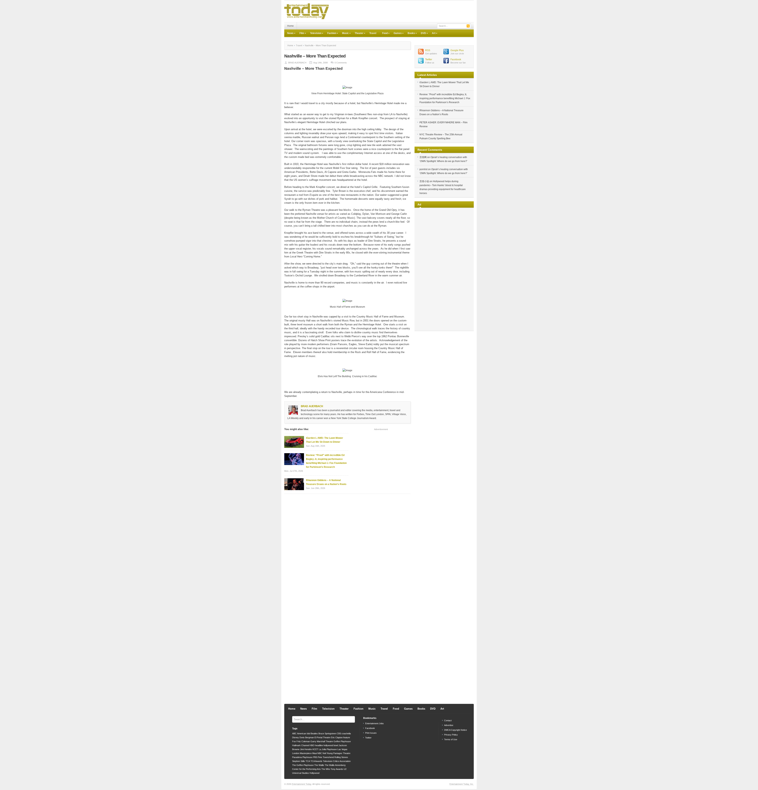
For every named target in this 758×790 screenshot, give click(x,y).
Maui (314, 753)
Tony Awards (337, 769)
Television (314, 33)
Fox (294, 741)
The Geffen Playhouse (303, 765)
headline (319, 745)
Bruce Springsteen (327, 733)
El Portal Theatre (322, 737)
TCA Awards (316, 761)
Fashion (330, 33)
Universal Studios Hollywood (305, 773)
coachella (346, 733)
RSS (427, 50)
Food (383, 33)
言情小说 (424, 181)
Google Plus (457, 50)
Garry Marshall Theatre (322, 741)
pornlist (423, 169)
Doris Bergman (306, 737)
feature (346, 737)
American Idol (303, 733)
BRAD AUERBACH (297, 62)
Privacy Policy (451, 735)
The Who (325, 769)
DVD (422, 33)
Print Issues (371, 733)
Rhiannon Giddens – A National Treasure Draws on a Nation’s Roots (326, 482)
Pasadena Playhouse (302, 757)
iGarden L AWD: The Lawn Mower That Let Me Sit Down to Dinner (324, 440)
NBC (319, 753)
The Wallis (319, 765)
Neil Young (328, 753)
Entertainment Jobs (374, 723)
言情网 (423, 157)
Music (344, 33)
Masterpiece (306, 753)
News (289, 33)
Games (396, 33)
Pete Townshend (326, 757)
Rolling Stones (341, 757)
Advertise (448, 725)
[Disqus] (347, 547)
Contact (448, 720)
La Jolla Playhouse (328, 749)
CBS (339, 733)
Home (290, 25)
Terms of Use (450, 739)
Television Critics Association (337, 761)
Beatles (314, 733)
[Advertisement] (402, 11)
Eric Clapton (337, 737)
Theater (357, 33)
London (295, 753)
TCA (308, 761)
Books (410, 33)
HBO (312, 745)
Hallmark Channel (300, 745)
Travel (372, 33)
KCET (315, 749)
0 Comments (341, 62)
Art (432, 33)
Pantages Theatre (341, 753)
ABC (294, 733)
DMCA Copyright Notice (455, 730)
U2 (345, 769)
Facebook (455, 59)
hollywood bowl (331, 745)
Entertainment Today (301, 784)
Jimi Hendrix (306, 749)
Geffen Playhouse (342, 741)
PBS (315, 757)
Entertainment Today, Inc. (461, 784)
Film (300, 33)
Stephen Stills (298, 761)
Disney (295, 737)
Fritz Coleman (303, 741)
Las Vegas (342, 749)
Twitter (428, 59)
